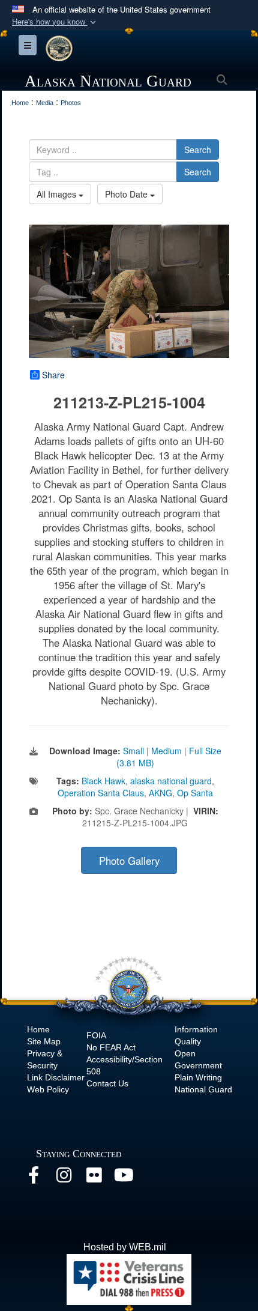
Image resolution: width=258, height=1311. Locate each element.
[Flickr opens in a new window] (94, 1178)
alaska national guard (171, 781)
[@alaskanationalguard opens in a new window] (64, 1178)
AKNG (160, 793)
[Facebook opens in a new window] (34, 1178)
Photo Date (127, 194)
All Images (58, 194)
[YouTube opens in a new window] (124, 1178)
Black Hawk (103, 781)
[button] (55, 22)
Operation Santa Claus (101, 793)
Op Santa (195, 793)
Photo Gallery (129, 860)
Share (53, 375)
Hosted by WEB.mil (124, 1247)
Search (197, 150)
